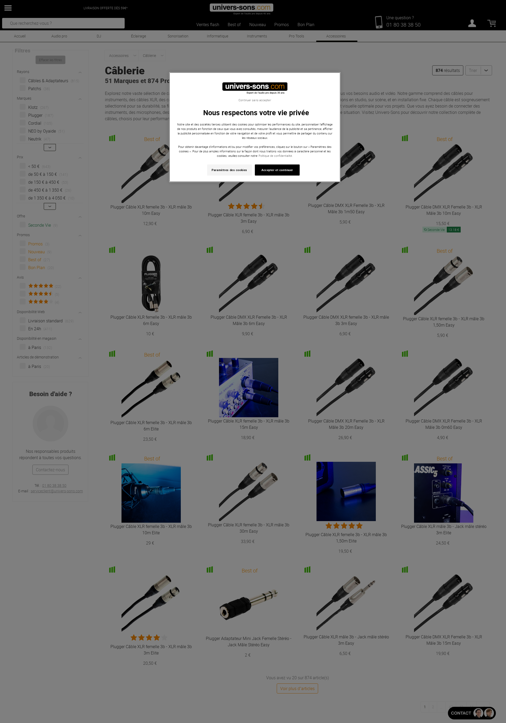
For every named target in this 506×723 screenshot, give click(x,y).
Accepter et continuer (277, 170)
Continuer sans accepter (255, 100)
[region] (254, 127)
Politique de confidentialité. (276, 156)
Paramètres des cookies (229, 170)
